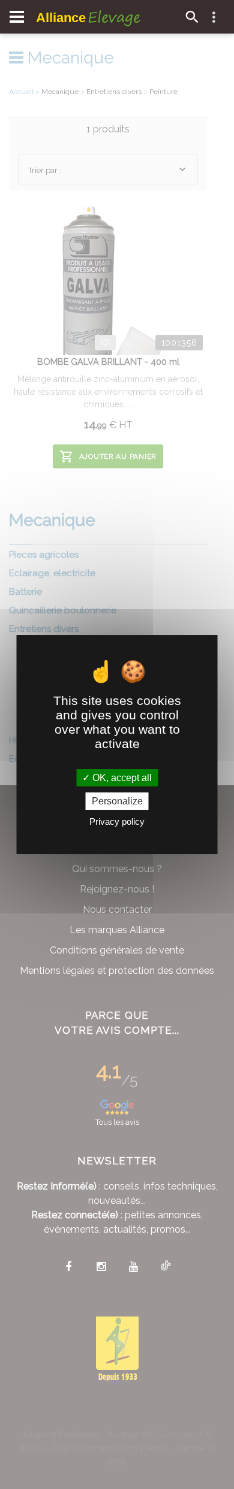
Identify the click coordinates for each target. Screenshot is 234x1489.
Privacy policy (117, 821)
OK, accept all (121, 778)
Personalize (117, 801)
